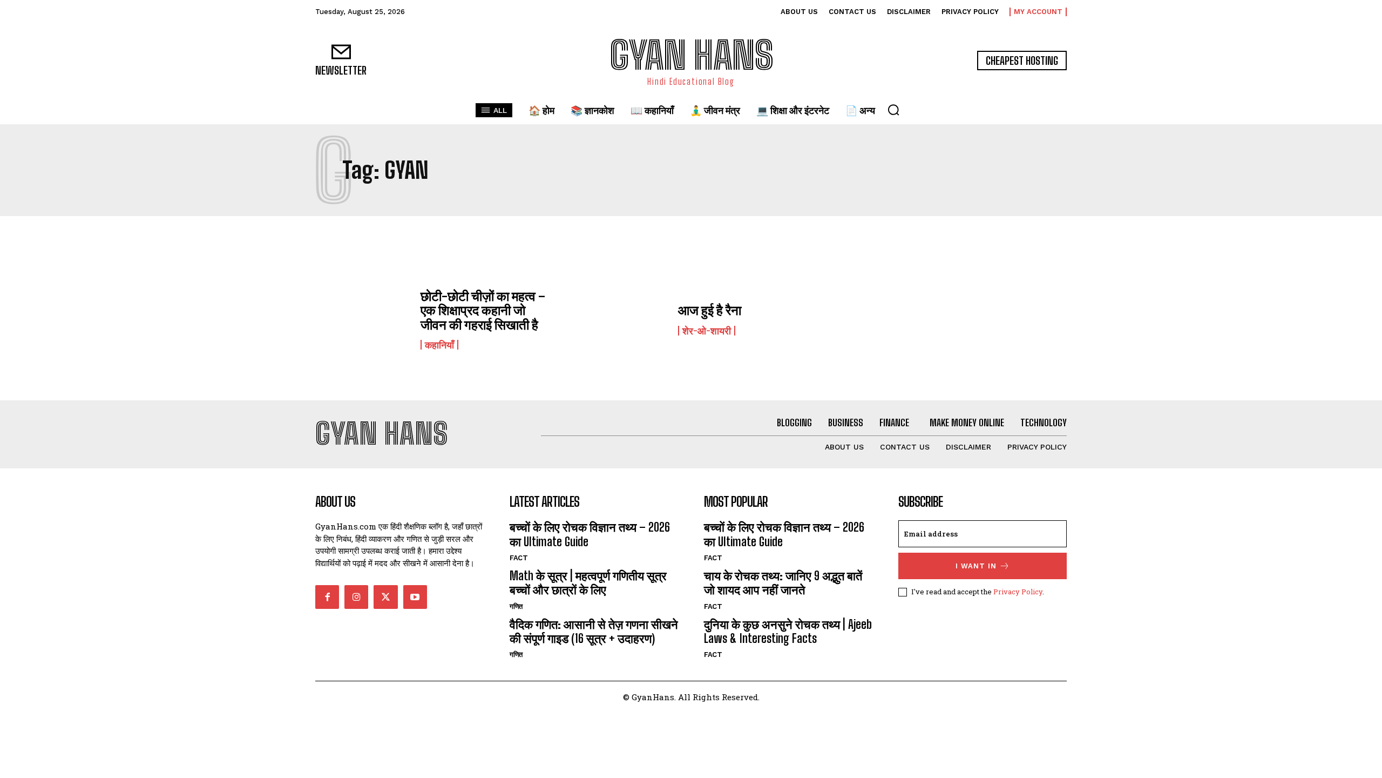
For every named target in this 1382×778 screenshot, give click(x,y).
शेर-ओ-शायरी (706, 331)
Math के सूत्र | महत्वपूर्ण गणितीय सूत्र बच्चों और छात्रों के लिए (588, 582)
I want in (976, 566)
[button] (893, 110)
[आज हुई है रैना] (620, 319)
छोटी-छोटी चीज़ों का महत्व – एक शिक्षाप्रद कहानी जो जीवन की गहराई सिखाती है (483, 310)
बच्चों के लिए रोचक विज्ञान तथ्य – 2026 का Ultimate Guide (590, 534)
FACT (518, 558)
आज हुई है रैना (709, 310)
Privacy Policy (1017, 591)
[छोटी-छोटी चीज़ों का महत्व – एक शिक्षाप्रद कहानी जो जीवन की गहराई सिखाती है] (362, 319)
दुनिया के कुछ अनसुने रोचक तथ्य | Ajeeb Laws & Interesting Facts (788, 631)
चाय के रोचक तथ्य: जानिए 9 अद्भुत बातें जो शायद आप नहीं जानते (783, 582)
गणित (517, 606)
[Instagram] (356, 597)
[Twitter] (385, 597)
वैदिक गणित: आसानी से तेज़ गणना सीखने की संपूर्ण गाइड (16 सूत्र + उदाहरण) (594, 631)
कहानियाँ (439, 345)
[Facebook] (327, 597)
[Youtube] (415, 597)
